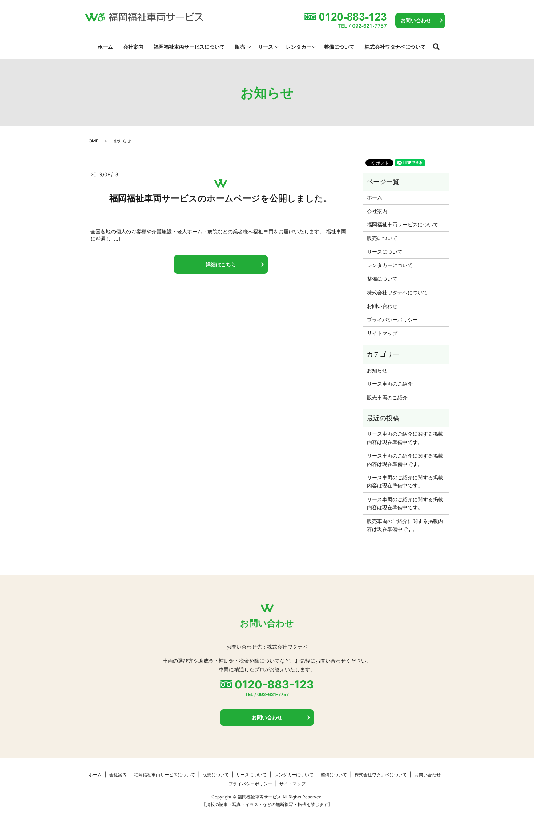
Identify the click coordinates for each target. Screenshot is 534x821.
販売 (240, 47)
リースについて (384, 252)
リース (265, 47)
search (439, 45)
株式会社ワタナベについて (395, 47)
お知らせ (377, 370)
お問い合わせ (416, 20)
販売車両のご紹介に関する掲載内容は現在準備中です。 (405, 525)
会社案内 (133, 47)
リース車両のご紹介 (390, 384)
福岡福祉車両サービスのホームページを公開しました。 (220, 198)
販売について (382, 238)
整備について (339, 47)
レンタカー (298, 47)
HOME (91, 141)
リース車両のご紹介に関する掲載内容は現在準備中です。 (405, 438)
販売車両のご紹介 (387, 397)
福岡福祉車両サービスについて (189, 47)
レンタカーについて (390, 265)
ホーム (105, 47)
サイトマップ (382, 333)
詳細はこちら (221, 264)
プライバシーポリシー (392, 320)
